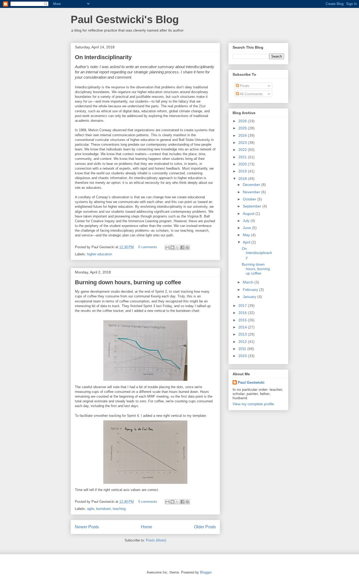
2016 (243, 313)
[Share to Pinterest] (187, 247)
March (248, 282)
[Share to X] (177, 247)
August (249, 213)
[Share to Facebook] (182, 247)
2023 (243, 142)
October (250, 199)
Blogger (205, 572)
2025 (243, 128)
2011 (242, 349)
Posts (244, 86)
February (251, 289)
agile (90, 509)
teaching (119, 509)
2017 (243, 305)
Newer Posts (87, 527)
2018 (243, 178)
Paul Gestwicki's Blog (125, 19)
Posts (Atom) (156, 540)
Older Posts (205, 527)
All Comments (251, 94)
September (252, 206)
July (246, 221)
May (247, 235)
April (247, 242)
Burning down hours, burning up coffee (128, 282)
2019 (243, 171)
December (252, 184)
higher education (99, 254)
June (247, 228)
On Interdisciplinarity (103, 57)
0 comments (147, 247)
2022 (243, 150)
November (252, 192)
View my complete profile (253, 404)
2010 (243, 356)
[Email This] (167, 247)
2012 (243, 341)
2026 (243, 121)
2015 (243, 320)
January (250, 297)
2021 (243, 157)
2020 (243, 164)
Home (146, 527)
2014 (243, 327)
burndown (103, 509)
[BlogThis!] (172, 247)
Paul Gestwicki (251, 382)
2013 (243, 334)
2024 (243, 135)
